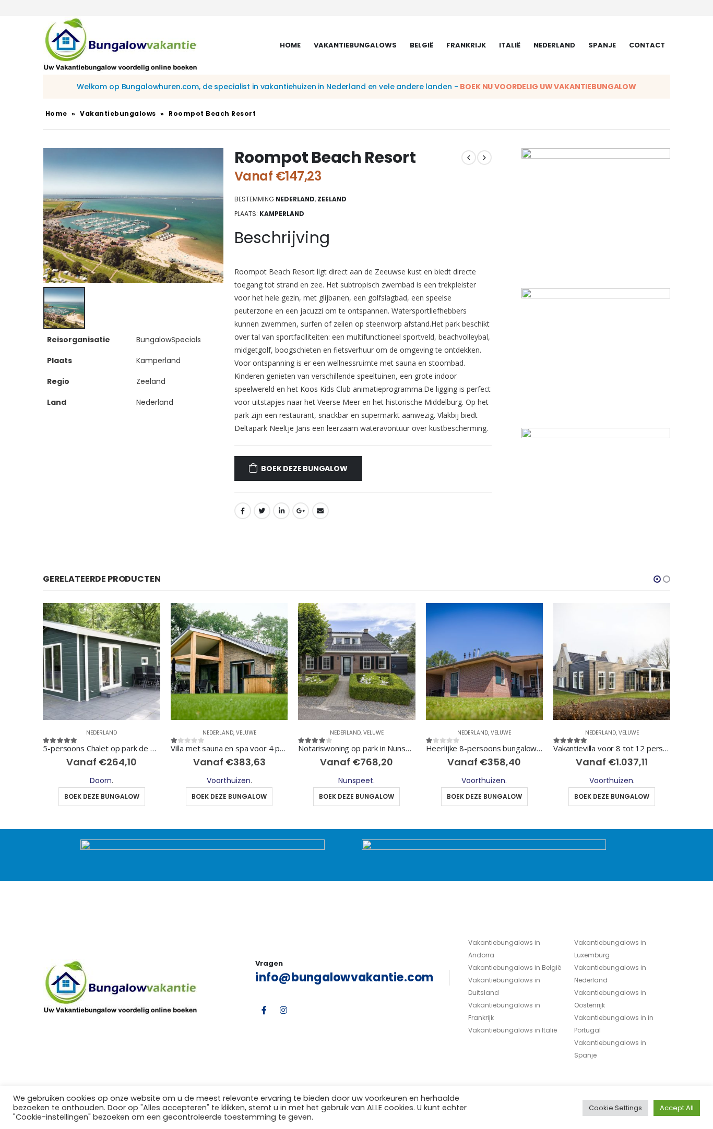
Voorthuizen (229, 780)
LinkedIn (281, 510)
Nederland (554, 45)
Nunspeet (355, 780)
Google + (300, 510)
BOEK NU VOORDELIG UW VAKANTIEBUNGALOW (548, 86)
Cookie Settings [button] (615, 1108)
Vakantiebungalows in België (514, 967)
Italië (509, 45)
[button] (657, 579)
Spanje (602, 45)
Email (320, 510)
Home (290, 45)
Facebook (242, 510)
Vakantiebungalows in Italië (512, 1030)
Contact (647, 45)
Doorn (101, 780)
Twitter (262, 510)
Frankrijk (466, 45)
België (421, 45)
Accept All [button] (677, 1108)
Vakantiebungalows (355, 45)
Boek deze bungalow (304, 468)
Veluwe (246, 733)
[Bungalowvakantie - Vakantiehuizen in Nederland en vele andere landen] (121, 45)
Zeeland (332, 199)
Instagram (283, 1010)
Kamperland (281, 213)
